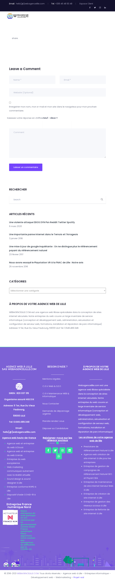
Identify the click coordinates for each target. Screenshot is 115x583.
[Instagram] (62, 450)
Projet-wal (78, 577)
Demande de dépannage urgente (55, 412)
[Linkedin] (70, 450)
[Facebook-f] (48, 450)
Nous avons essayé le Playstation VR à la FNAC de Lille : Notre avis (46, 262)
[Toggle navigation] (106, 16)
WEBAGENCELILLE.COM (28, 573)
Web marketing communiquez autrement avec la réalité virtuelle (20, 471)
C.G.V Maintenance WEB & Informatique (55, 395)
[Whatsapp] (59, 456)
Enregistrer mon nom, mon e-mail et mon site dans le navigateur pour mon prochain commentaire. (53, 108)
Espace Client (86, 3)
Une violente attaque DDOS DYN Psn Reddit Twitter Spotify (42, 222)
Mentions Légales (51, 378)
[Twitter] (55, 450)
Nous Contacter (50, 403)
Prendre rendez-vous (53, 421)
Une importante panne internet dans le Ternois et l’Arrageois (43, 234)
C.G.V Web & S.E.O (51, 386)
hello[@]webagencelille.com (30, 3)
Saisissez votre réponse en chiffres (25, 117)
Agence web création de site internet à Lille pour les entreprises (97, 458)
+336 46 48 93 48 (63, 3)
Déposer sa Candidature (55, 428)
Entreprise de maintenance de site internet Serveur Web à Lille (98, 485)
